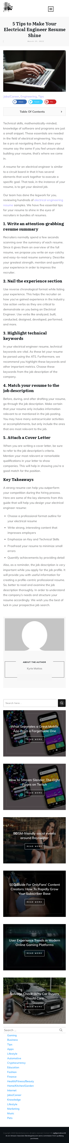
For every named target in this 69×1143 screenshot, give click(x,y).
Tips (41, 96)
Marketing (13, 1108)
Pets (10, 1118)
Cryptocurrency (16, 1062)
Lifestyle (12, 1053)
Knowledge (14, 1099)
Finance (12, 1076)
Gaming (12, 1035)
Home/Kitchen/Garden (20, 1085)
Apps (10, 1049)
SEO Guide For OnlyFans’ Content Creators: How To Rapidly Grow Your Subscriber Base (34, 889)
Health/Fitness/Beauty (20, 1081)
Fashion (12, 1072)
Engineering (29, 96)
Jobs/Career (11, 96)
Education (13, 1067)
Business (12, 1039)
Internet (12, 1090)
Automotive (14, 1058)
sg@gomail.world (59, 1133)
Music (10, 1113)
